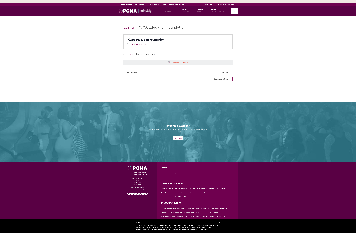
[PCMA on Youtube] (140, 193)
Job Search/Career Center (193, 173)
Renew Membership (213, 208)
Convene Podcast (195, 188)
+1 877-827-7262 (135, 187)
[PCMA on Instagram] (137, 193)
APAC (206, 4)
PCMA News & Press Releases (169, 177)
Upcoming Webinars (166, 197)
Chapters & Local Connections (182, 208)
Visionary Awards (220, 216)
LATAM (217, 4)
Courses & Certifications (208, 188)
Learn (218, 11)
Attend (200, 11)
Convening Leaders (212, 212)
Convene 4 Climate (166, 212)
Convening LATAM (200, 212)
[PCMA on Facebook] (128, 193)
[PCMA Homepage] (139, 11)
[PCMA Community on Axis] (146, 193)
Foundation (155, 4)
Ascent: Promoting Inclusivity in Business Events (174, 188)
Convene (126, 4)
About (165, 4)
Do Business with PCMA (176, 4)
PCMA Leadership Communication (222, 173)
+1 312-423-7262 (135, 189)
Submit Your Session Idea (207, 193)
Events (129, 27)
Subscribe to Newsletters (223, 193)
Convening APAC (178, 212)
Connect (186, 11)
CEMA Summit (224, 208)
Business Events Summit (168, 216)
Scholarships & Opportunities (189, 193)
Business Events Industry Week (185, 216)
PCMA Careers (206, 173)
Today (131, 54)
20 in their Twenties (166, 208)
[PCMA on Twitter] (131, 193)
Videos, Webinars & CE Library (182, 197)
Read (169, 11)
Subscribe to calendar (221, 79)
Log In (224, 4)
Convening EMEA (189, 212)
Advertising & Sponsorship (177, 173)
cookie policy (207, 227)
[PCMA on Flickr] (143, 193)
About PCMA (164, 173)
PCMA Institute (143, 4)
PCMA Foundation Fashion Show (205, 216)
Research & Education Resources (170, 193)
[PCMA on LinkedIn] (134, 193)
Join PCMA (234, 11)
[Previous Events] (124, 54)
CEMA (135, 4)
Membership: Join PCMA (199, 208)
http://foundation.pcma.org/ (138, 44)
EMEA (211, 4)
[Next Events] (126, 54)
